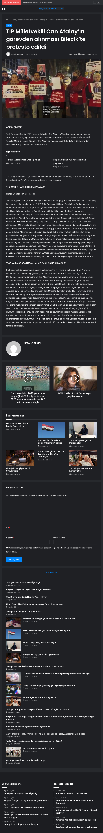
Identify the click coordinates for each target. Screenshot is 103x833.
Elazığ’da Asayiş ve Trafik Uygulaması (18, 469)
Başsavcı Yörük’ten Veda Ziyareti (39, 748)
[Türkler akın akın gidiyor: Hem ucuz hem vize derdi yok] (13, 622)
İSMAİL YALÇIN (17, 54)
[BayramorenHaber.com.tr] (51, 8)
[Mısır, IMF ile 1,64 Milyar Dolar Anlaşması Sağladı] (51, 430)
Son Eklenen (52, 572)
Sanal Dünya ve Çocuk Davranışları (80, 441)
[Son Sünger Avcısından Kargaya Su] (83, 458)
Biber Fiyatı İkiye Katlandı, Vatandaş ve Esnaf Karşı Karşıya (34, 604)
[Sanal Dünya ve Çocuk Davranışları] (83, 430)
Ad (8, 528)
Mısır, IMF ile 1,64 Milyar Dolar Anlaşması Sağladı (50, 441)
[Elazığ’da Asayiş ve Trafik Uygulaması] (20, 458)
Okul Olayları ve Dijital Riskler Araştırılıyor (39, 2)
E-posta (10, 538)
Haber (20, 20)
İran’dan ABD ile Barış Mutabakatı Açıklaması (28, 726)
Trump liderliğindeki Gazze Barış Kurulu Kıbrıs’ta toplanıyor (51, 454)
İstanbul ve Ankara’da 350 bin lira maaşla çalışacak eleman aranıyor (56, 673)
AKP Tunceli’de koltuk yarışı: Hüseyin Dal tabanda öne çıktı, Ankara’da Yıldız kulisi (45, 734)
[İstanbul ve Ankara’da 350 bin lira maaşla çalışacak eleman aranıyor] (13, 677)
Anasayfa (12, 20)
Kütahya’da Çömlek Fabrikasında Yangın (26, 760)
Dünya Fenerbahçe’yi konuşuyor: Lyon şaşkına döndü (49, 685)
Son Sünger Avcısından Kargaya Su (80, 469)
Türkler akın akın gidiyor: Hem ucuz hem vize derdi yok (49, 618)
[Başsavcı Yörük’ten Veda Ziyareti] (13, 752)
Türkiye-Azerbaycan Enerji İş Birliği (23, 159)
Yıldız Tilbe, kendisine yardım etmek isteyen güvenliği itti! (34, 741)
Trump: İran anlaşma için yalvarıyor (23, 611)
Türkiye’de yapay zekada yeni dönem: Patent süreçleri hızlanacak (38, 709)
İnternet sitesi (59, 538)
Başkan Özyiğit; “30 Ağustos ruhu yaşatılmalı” (28, 589)
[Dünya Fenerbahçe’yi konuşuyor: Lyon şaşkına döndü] (13, 689)
